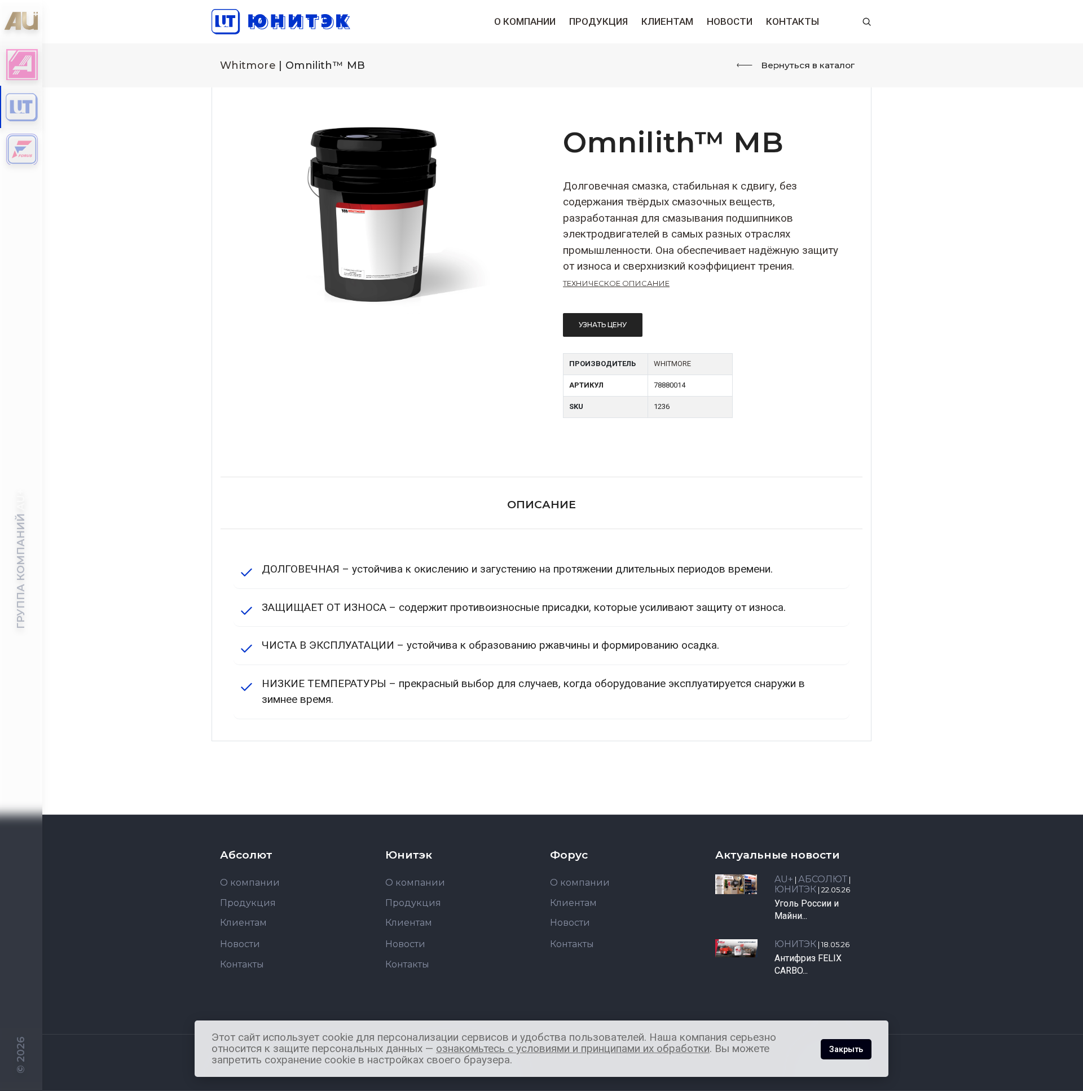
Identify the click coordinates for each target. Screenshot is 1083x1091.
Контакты (792, 21)
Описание (541, 504)
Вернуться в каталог (808, 65)
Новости (729, 21)
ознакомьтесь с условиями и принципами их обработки (573, 1048)
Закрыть (846, 1049)
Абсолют (822, 879)
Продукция (598, 21)
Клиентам (667, 21)
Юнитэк (795, 889)
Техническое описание (616, 283)
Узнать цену (603, 324)
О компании (525, 21)
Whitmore (248, 65)
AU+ (783, 879)
